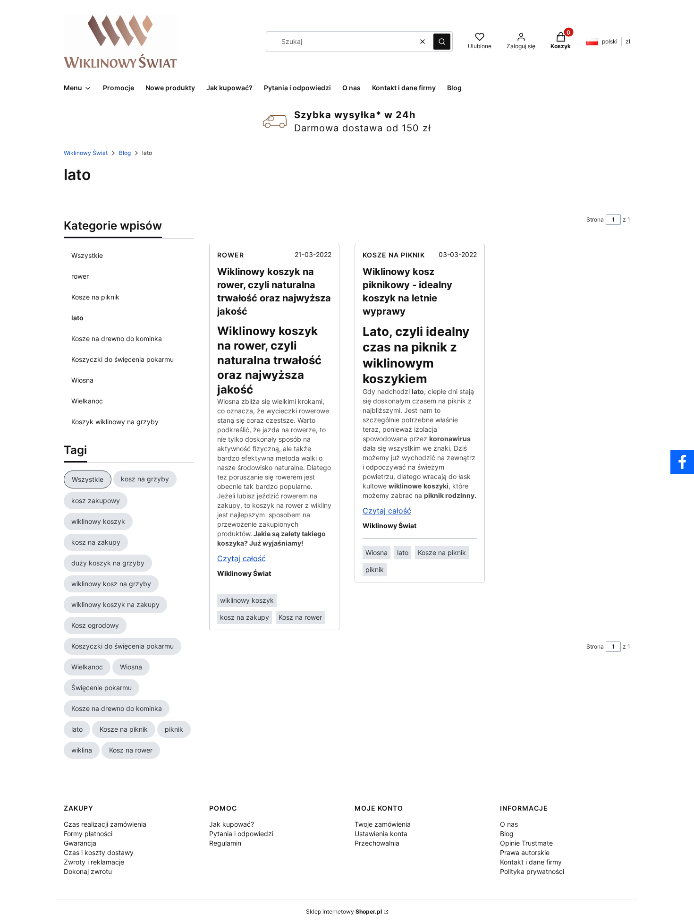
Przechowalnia (377, 843)
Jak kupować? (231, 824)
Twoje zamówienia (383, 824)
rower (80, 276)
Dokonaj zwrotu (88, 871)
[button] (441, 42)
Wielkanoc (87, 401)
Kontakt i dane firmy (531, 862)
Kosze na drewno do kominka (116, 338)
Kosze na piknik (95, 297)
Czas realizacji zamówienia (105, 824)
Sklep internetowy (344, 911)
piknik (374, 569)
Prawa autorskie (525, 852)
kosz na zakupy (244, 617)
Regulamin (225, 843)
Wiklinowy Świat (86, 152)
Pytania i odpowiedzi (241, 834)
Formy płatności (88, 834)
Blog (125, 152)
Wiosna (82, 380)
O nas (509, 824)
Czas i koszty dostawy (99, 852)
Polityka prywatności (532, 871)
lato (77, 318)
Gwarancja (80, 843)
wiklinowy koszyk (247, 600)
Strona (595, 219)
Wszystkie (87, 255)
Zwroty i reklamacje (94, 862)
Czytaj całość (241, 558)
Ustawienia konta (381, 834)
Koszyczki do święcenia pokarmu (122, 359)
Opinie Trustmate (526, 843)
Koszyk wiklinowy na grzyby (115, 422)
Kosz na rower (300, 617)
